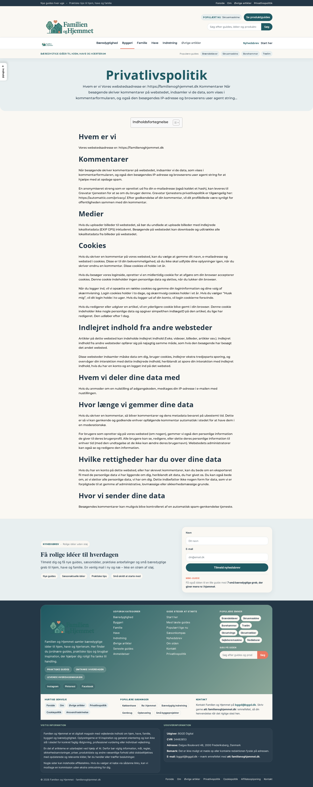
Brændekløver (210, 53)
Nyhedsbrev (251, 43)
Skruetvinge (228, 632)
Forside (220, 3)
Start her (266, 43)
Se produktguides (258, 17)
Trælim (267, 53)
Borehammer (250, 53)
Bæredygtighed (107, 43)
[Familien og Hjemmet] (70, 22)
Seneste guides (123, 648)
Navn (189, 532)
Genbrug (127, 712)
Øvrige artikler (242, 3)
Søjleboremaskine (232, 640)
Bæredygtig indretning (174, 705)
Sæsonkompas (175, 633)
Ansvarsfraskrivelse (77, 712)
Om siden (172, 643)
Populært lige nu (177, 627)
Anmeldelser (121, 654)
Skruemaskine (231, 17)
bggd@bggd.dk (245, 704)
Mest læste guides (178, 622)
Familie (142, 43)
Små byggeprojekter (167, 712)
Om (229, 3)
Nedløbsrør (253, 640)
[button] (3, 72)
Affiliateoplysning (251, 779)
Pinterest (70, 686)
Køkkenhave (129, 705)
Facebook (87, 686)
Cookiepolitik (54, 712)
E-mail (189, 548)
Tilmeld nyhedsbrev (227, 567)
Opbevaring (144, 712)
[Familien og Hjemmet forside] (47, 43)
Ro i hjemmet (148, 705)
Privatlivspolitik (263, 3)
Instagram (53, 686)
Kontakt (171, 648)
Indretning (170, 43)
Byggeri (127, 43)
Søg (266, 26)
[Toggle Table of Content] (174, 122)
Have (154, 43)
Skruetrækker (248, 632)
